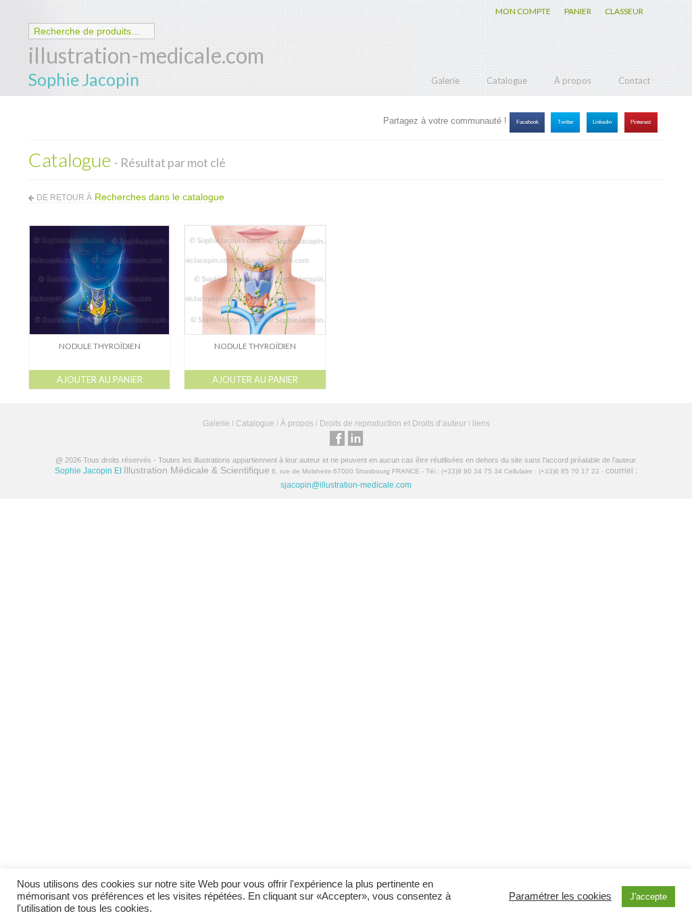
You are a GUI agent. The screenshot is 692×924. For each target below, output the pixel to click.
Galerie (445, 80)
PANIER (577, 11)
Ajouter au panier (100, 379)
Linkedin (602, 122)
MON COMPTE (523, 11)
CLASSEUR (624, 11)
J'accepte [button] (648, 897)
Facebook (527, 122)
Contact (634, 80)
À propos (572, 80)
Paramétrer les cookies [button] (560, 896)
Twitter (566, 122)
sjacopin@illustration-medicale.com (346, 485)
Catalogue (507, 80)
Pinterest (641, 122)
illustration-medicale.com (146, 55)
